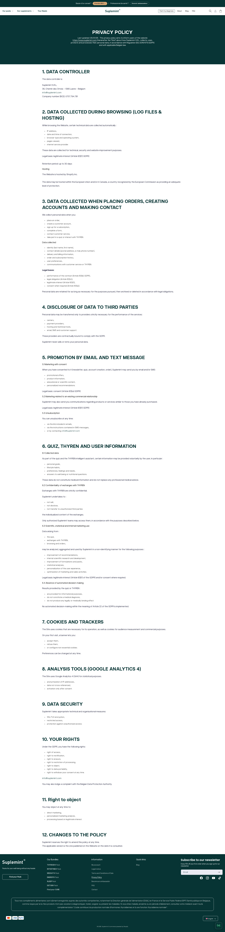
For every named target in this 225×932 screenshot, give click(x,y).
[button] (210, 11)
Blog (137, 865)
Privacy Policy (97, 877)
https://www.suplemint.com (85, 40)
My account (96, 865)
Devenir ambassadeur (139, 3)
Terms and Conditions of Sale (102, 873)
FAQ (93, 885)
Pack (53, 865)
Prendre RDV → (99, 3)
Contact (95, 890)
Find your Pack (15, 877)
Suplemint (105, 926)
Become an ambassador (101, 881)
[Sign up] (218, 872)
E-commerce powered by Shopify (118, 926)
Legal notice (96, 869)
